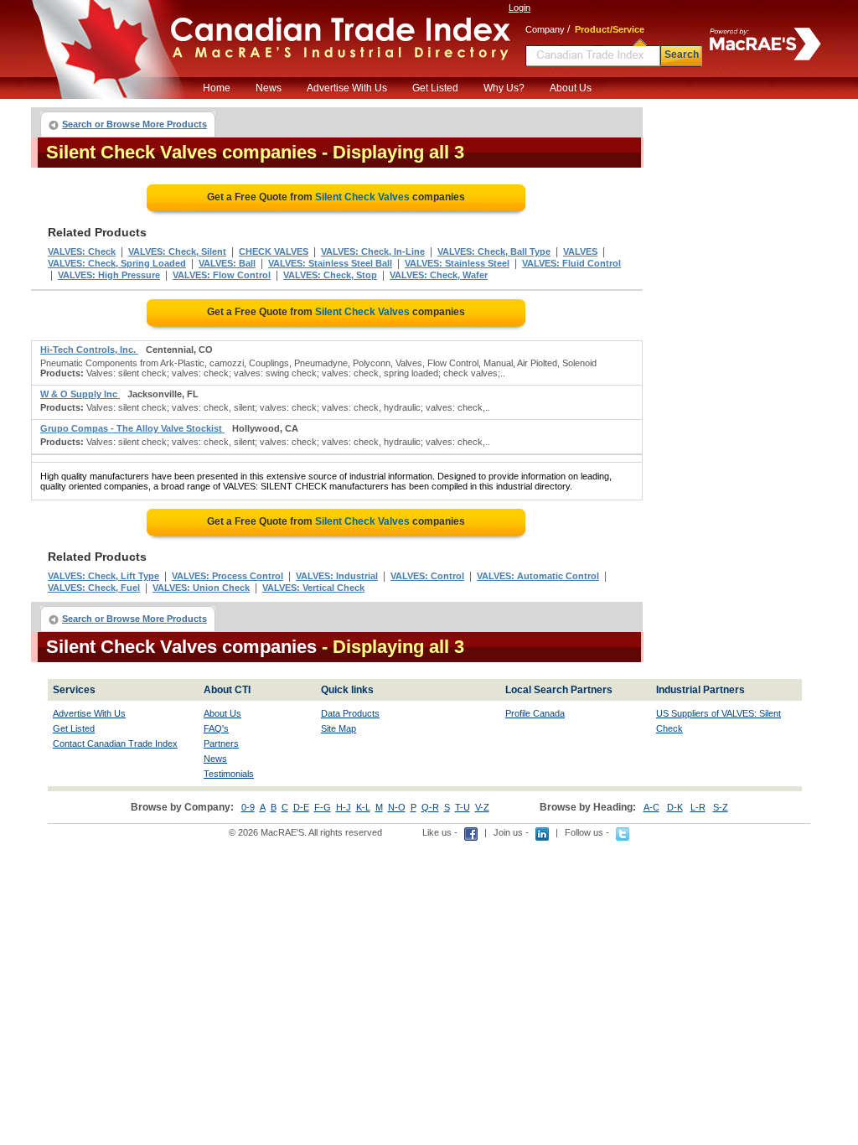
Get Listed (435, 88)
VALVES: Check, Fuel (94, 588)
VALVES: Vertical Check (313, 588)
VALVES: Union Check (201, 588)
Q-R (430, 807)
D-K (675, 807)
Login (519, 8)
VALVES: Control (427, 576)
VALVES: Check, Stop (330, 275)
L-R (698, 807)
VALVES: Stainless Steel (457, 263)
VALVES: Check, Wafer (439, 275)
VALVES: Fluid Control (571, 263)
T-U (462, 807)
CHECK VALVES (273, 251)
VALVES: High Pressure (109, 275)
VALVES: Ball (227, 263)
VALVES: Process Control (227, 576)
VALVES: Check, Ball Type (493, 251)
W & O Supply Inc (80, 394)
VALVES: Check (82, 251)
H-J (343, 807)
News (269, 88)
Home (216, 88)
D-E (301, 807)
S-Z (720, 807)
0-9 (248, 807)
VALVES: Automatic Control (538, 576)
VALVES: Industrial (337, 576)
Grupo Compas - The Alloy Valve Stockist (132, 428)
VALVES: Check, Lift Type (103, 576)
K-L (363, 807)
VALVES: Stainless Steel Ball (330, 263)
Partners (221, 743)
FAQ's (216, 728)
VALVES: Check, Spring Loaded (117, 263)
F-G (322, 807)
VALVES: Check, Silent (177, 251)
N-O (397, 807)
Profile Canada (535, 713)
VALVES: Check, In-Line (373, 251)
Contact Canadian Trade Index (115, 743)
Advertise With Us (347, 88)
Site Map (338, 728)
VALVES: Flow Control (222, 275)
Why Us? (504, 88)
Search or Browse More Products (134, 124)
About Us (571, 88)
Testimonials (229, 774)
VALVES (580, 251)
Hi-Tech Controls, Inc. (89, 350)
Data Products (350, 713)
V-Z (482, 807)
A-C (651, 807)
